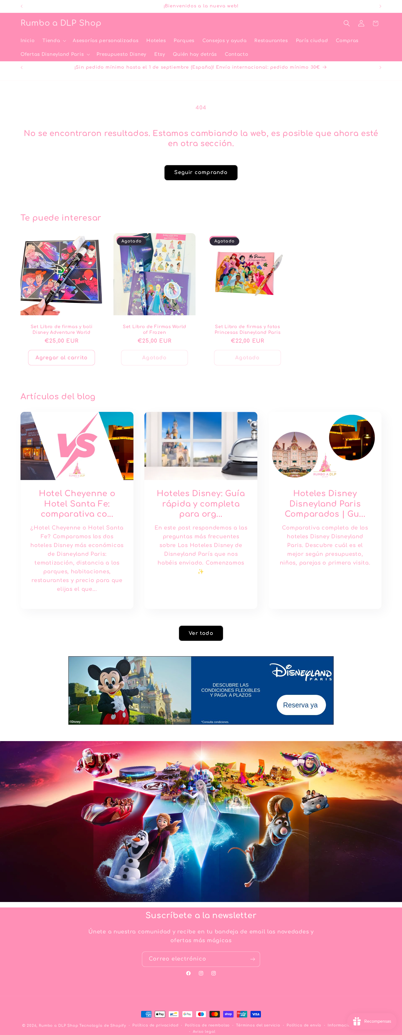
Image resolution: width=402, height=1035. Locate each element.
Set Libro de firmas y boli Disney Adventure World (62, 330)
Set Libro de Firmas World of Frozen (154, 330)
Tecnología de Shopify (102, 1026)
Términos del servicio (258, 1025)
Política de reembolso (207, 1025)
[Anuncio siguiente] (380, 6)
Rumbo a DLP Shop (58, 1026)
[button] (54, 41)
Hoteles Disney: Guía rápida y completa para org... (201, 504)
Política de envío (304, 1025)
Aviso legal (204, 1032)
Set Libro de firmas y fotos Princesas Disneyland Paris (248, 330)
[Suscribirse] (252, 959)
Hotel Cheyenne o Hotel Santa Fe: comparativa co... (77, 504)
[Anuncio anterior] (22, 6)
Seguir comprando (201, 172)
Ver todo (201, 633)
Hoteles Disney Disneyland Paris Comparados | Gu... (324, 504)
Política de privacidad (155, 1025)
